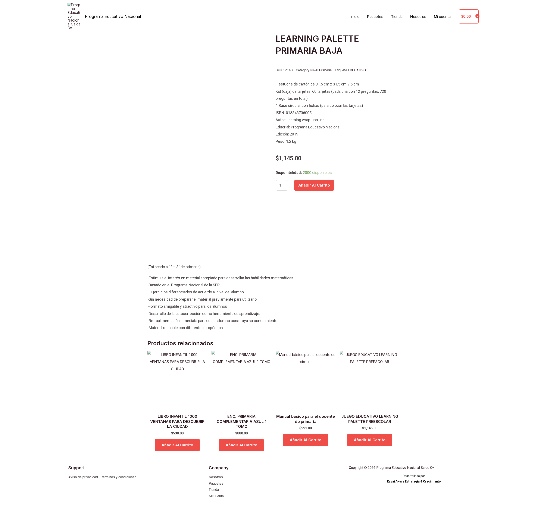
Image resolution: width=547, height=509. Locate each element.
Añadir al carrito (314, 185)
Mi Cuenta (216, 496)
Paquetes (375, 16)
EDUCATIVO (357, 70)
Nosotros (418, 16)
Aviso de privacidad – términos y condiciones (102, 477)
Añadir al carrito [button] (177, 445)
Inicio (354, 16)
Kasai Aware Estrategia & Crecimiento (414, 481)
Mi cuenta (442, 16)
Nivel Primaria (321, 70)
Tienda (397, 16)
